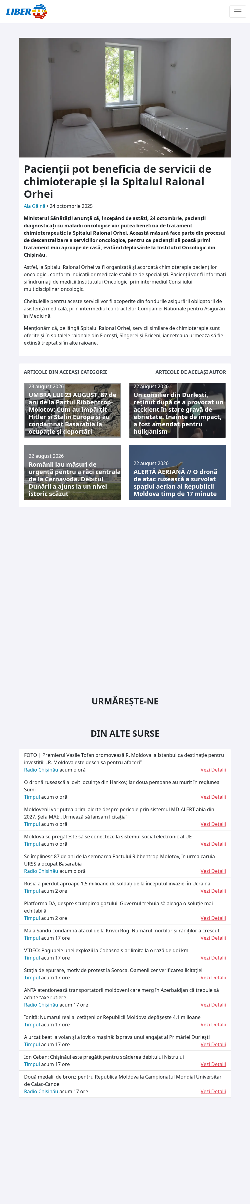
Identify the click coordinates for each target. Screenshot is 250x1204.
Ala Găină (35, 206)
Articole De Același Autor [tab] (190, 372)
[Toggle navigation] (237, 11)
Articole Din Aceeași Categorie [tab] (66, 372)
